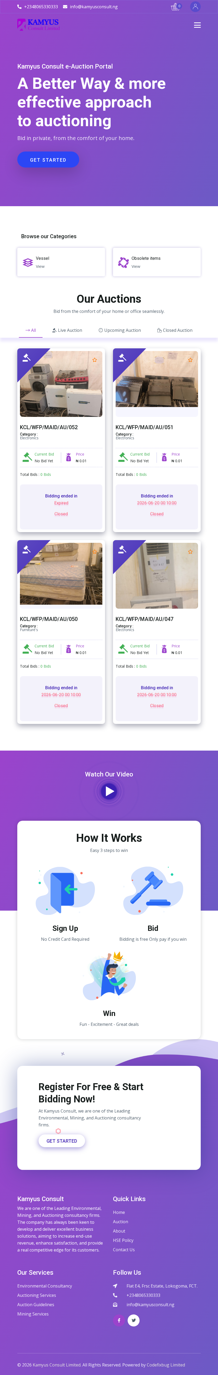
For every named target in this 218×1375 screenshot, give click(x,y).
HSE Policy (123, 1240)
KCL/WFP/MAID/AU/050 (49, 619)
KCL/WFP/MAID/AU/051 (144, 427)
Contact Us (124, 1250)
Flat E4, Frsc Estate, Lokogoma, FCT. (162, 1286)
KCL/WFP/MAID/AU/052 (49, 427)
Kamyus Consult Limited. (57, 1365)
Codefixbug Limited (166, 1365)
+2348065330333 (143, 1295)
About (119, 1231)
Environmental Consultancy (44, 1286)
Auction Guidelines (35, 1305)
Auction (120, 1222)
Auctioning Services (36, 1295)
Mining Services (33, 1314)
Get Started (48, 160)
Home (119, 1212)
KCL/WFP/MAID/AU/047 (144, 619)
